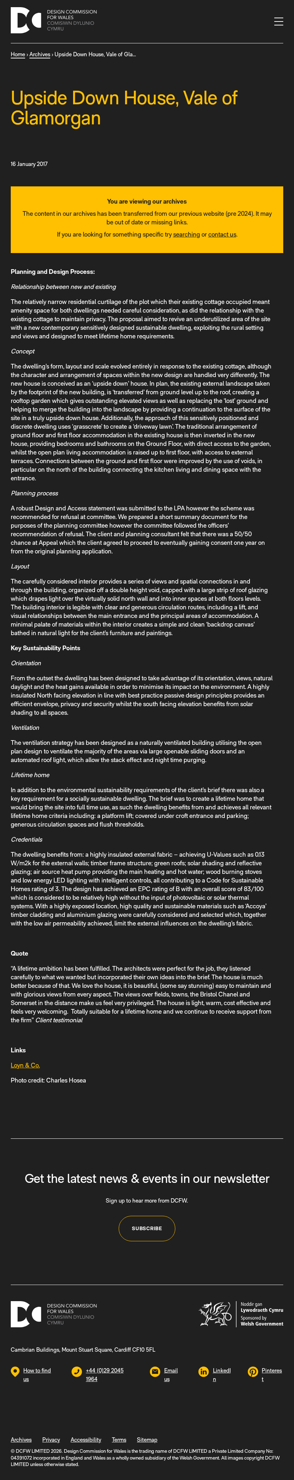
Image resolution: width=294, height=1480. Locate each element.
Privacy (51, 1439)
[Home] (54, 21)
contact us (222, 234)
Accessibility (86, 1439)
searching (186, 234)
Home (18, 54)
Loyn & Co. (25, 1065)
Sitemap (147, 1439)
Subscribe (147, 1228)
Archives (39, 54)
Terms (119, 1439)
